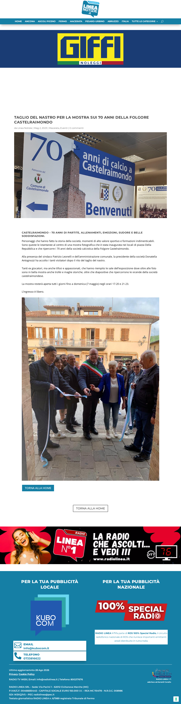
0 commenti (76, 128)
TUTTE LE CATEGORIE (143, 21)
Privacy (13, 674)
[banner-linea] (90, 563)
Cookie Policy (27, 674)
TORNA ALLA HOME (38, 488)
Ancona (30, 21)
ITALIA (125, 21)
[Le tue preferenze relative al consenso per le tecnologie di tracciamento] (176, 699)
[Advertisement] (90, 90)
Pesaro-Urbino (94, 21)
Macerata (76, 21)
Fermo (63, 21)
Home (18, 21)
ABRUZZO (113, 21)
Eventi (64, 128)
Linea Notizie (25, 128)
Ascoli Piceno (47, 21)
